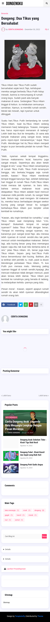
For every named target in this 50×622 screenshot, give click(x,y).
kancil (20, 515)
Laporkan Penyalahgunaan (16, 569)
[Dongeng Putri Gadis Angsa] (11, 468)
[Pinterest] (31, 304)
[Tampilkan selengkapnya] (41, 304)
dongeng (39, 510)
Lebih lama (43, 396)
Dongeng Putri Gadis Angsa (31, 464)
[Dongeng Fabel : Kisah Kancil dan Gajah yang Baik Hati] (11, 456)
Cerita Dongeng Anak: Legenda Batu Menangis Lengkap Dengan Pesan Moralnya (23, 425)
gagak (9, 515)
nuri (8, 520)
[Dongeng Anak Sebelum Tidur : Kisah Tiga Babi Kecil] (11, 443)
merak (33, 515)
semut (19, 520)
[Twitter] (20, 304)
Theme (40, 616)
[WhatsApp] (26, 304)
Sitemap (6, 602)
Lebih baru (7, 396)
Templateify (20, 616)
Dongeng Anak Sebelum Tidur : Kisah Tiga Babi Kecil (33, 441)
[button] (3, 3)
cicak (26, 510)
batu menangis (12, 510)
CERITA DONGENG (19, 316)
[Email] (36, 304)
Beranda (4, 13)
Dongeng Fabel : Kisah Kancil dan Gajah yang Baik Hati (32, 453)
